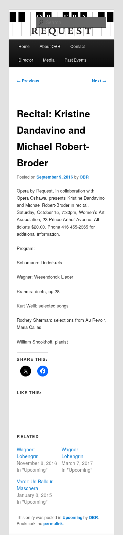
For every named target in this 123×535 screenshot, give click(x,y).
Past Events (75, 60)
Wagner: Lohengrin (28, 452)
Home (24, 46)
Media (49, 60)
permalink (53, 523)
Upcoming (72, 517)
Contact (77, 46)
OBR (84, 177)
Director (25, 60)
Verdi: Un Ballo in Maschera (35, 484)
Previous (28, 81)
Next (99, 81)
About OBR (50, 46)
